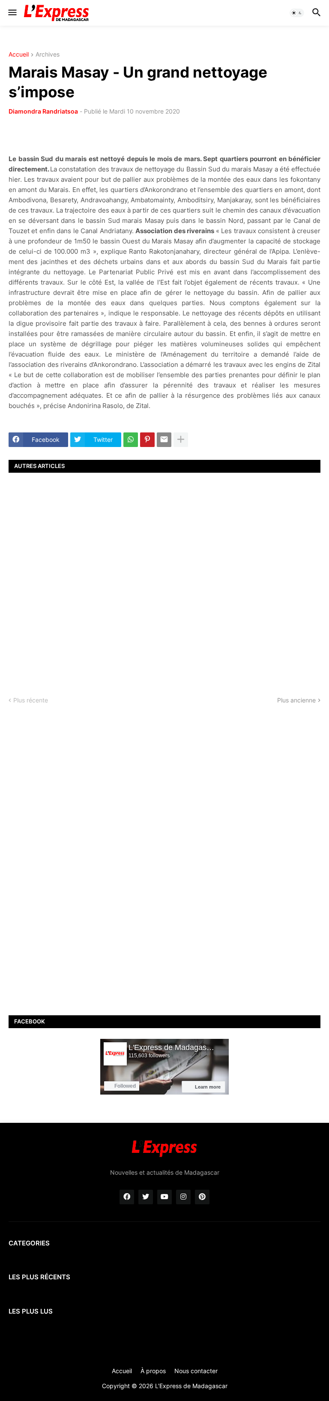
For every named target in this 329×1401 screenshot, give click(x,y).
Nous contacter (196, 1370)
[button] (12, 13)
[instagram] (183, 1197)
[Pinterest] (147, 439)
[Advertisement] (164, 576)
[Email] (164, 439)
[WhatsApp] (130, 439)
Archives (48, 54)
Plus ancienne (296, 700)
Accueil (19, 54)
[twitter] (145, 1197)
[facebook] (127, 1197)
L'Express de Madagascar (191, 1385)
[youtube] (164, 1197)
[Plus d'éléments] (180, 439)
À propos (153, 1370)
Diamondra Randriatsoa (43, 111)
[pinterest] (202, 1197)
